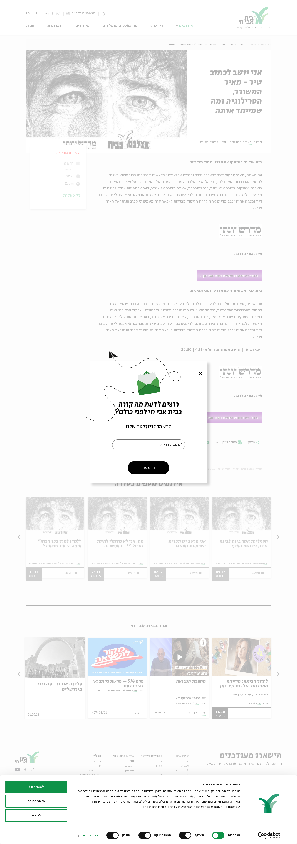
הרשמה (148, 468)
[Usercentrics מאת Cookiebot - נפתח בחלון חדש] (269, 835)
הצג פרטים (90, 835)
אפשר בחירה (36, 801)
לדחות (36, 815)
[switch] (186, 835)
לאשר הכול (36, 787)
